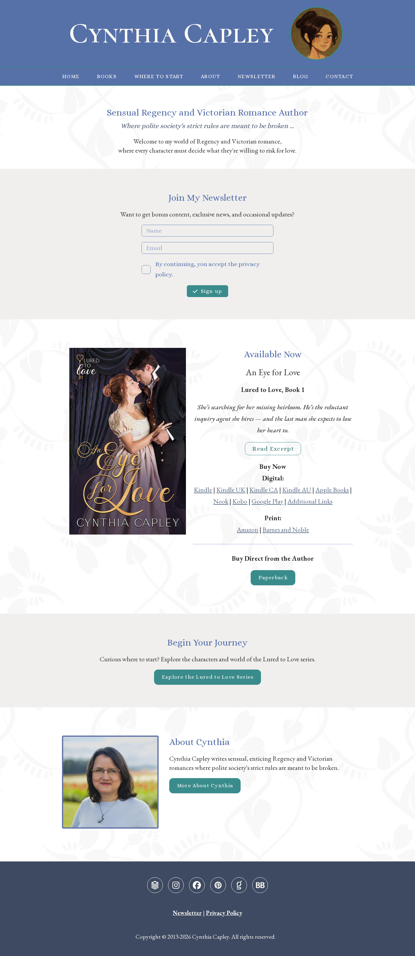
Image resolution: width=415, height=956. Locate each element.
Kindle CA (263, 489)
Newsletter (187, 913)
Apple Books (332, 489)
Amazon (247, 529)
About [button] (210, 76)
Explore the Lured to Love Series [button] (208, 677)
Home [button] (70, 76)
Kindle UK (230, 489)
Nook (220, 501)
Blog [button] (300, 76)
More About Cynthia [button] (205, 785)
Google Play (267, 501)
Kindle (203, 489)
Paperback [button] (273, 577)
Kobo (239, 501)
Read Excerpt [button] (273, 448)
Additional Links (309, 501)
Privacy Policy (224, 913)
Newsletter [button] (256, 76)
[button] (155, 885)
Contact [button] (339, 76)
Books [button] (107, 76)
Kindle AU (296, 489)
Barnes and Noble (285, 529)
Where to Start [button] (158, 76)
